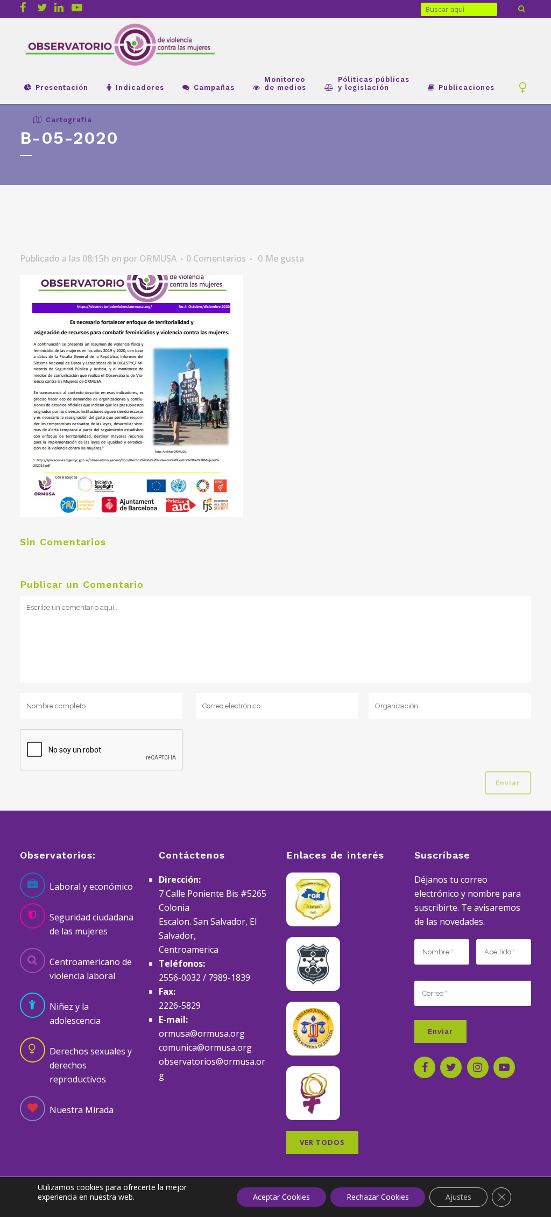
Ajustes (458, 1197)
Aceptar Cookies (281, 1197)
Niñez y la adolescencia (75, 1013)
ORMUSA (157, 258)
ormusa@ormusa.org (202, 1033)
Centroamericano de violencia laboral (91, 969)
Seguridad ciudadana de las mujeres (91, 924)
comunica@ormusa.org (205, 1047)
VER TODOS (322, 1142)
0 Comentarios (216, 258)
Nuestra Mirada (82, 1110)
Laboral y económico (91, 886)
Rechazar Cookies (378, 1197)
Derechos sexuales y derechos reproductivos (91, 1065)
